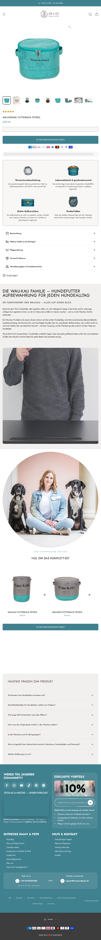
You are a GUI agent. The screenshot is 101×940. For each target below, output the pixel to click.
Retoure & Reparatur (62, 843)
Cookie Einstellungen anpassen (66, 898)
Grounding (50, 904)
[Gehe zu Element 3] (27, 100)
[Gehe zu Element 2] (17, 100)
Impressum (19, 898)
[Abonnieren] (90, 802)
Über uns (9, 863)
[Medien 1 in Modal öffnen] (69, 27)
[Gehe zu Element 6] (58, 100)
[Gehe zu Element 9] (89, 100)
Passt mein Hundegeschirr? (17, 867)
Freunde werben (12, 847)
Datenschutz (31, 898)
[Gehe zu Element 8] (78, 100)
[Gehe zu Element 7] (68, 100)
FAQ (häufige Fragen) (63, 839)
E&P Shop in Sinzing (63, 851)
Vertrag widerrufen (62, 847)
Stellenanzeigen (38, 904)
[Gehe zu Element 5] (48, 100)
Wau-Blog (10, 839)
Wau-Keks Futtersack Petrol (67, 612)
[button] (8, 111)
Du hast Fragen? (12, 275)
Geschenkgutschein (13, 859)
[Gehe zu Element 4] (37, 100)
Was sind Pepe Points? (15, 843)
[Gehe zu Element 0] (7, 100)
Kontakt (57, 855)
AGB (9, 898)
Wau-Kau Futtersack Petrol (22, 612)
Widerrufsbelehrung (45, 898)
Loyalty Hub (10, 855)
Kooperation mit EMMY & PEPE (18, 851)
